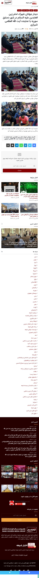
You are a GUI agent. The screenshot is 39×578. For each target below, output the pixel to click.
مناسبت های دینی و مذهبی (30, 341)
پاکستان (34, 288)
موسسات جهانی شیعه (31, 330)
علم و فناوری (33, 318)
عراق (35, 279)
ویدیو (35, 366)
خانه (35, 7)
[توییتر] (30, 145)
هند (36, 335)
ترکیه (35, 352)
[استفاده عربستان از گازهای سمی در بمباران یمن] (29, 208)
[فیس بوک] (34, 145)
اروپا (35, 265)
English (21, 555)
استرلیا (35, 274)
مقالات (35, 372)
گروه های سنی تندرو (32, 411)
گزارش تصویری (33, 332)
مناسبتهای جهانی (32, 377)
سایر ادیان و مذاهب (32, 346)
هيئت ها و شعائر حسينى (30, 324)
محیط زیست (33, 374)
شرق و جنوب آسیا (32, 344)
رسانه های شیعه (32, 327)
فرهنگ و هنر (33, 321)
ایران (35, 285)
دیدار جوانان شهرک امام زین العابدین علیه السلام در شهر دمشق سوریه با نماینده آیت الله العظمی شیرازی (19, 138)
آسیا (35, 263)
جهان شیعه (34, 408)
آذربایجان (34, 310)
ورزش (35, 383)
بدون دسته (34, 338)
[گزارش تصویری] (32, 478)
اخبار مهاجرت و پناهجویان (30, 360)
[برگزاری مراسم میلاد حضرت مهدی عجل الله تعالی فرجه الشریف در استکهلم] (19, 468)
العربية (25, 555)
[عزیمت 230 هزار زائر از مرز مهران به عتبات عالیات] (10, 208)
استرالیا (35, 402)
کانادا (35, 388)
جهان (31, 10)
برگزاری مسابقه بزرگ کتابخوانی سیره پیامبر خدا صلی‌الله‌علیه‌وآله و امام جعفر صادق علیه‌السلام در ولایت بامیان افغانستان (20, 244)
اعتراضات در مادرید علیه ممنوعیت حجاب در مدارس (12, 194)
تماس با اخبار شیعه (20, 550)
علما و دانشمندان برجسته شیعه (29, 386)
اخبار (32, 7)
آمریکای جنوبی (33, 394)
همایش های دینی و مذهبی (30, 397)
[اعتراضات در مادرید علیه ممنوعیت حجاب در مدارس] (10, 187)
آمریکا (35, 271)
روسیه (35, 399)
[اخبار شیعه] (30, 2)
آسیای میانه (34, 380)
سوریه (19, 10)
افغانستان (34, 282)
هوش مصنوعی (33, 349)
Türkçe (16, 555)
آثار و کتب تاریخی (32, 405)
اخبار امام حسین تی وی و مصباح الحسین (26, 363)
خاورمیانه (34, 355)
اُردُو (13, 555)
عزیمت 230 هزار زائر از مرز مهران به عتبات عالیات (10, 215)
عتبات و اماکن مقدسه (31, 316)
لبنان (35, 299)
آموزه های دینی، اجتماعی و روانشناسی (27, 358)
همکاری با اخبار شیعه (10, 550)
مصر (35, 304)
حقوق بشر (34, 413)
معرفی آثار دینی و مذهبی (30, 391)
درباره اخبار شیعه (30, 550)
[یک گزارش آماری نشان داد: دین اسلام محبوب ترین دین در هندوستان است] (29, 187)
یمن (35, 296)
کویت (35, 307)
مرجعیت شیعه (33, 313)
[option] (19, 238)
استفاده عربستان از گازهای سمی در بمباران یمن (29, 215)
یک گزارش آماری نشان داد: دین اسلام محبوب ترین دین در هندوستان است (29, 196)
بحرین (35, 302)
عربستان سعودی (32, 293)
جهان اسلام (25, 10)
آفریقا (35, 268)
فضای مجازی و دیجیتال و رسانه (29, 369)
